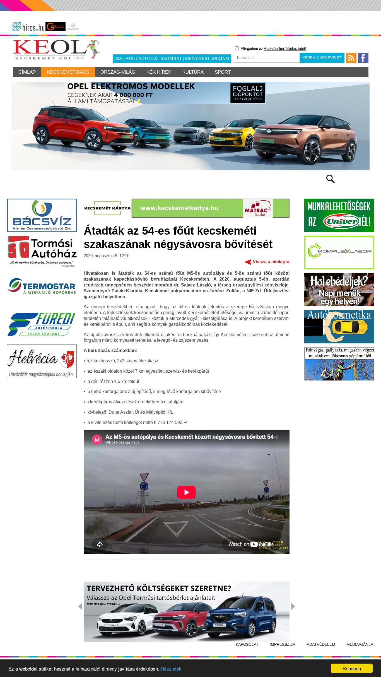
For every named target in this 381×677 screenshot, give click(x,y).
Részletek (171, 668)
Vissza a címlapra (271, 261)
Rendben (352, 668)
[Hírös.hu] (28, 26)
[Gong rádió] (55, 26)
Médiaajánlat (360, 644)
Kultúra (193, 72)
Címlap (27, 72)
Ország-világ (117, 72)
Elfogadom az (273, 49)
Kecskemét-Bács (68, 72)
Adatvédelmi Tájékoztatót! (285, 49)
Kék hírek (158, 72)
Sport (223, 72)
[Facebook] (363, 58)
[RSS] (351, 58)
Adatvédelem (321, 644)
